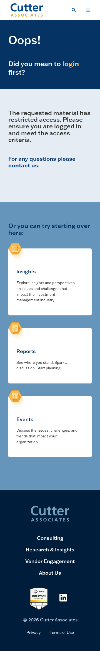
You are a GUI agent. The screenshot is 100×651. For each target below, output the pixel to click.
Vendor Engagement (50, 561)
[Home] (27, 10)
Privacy (33, 632)
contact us (23, 165)
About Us (50, 572)
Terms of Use (62, 632)
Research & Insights (50, 549)
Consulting (50, 538)
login (70, 63)
